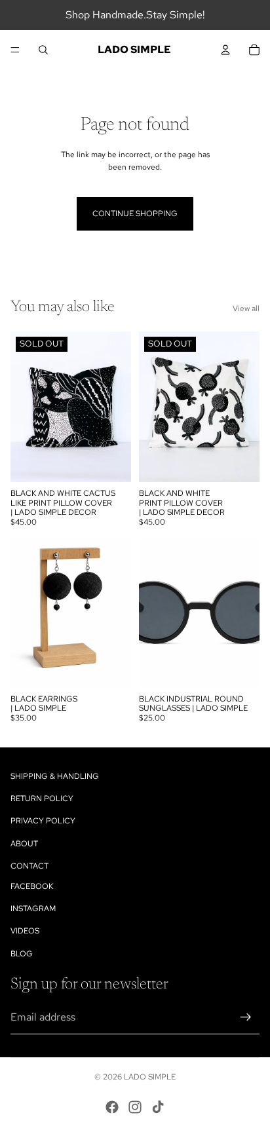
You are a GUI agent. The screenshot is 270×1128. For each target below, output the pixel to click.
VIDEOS (24, 931)
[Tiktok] (158, 1107)
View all (246, 308)
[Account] (225, 49)
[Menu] (15, 50)
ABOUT (24, 843)
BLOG (21, 953)
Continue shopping (135, 213)
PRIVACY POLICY (42, 821)
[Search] (43, 49)
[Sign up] (246, 1017)
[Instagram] (135, 1107)
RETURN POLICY (41, 798)
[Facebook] (112, 1107)
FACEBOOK (31, 886)
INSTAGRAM (33, 908)
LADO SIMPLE (150, 1077)
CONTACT (29, 865)
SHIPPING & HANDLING (54, 776)
